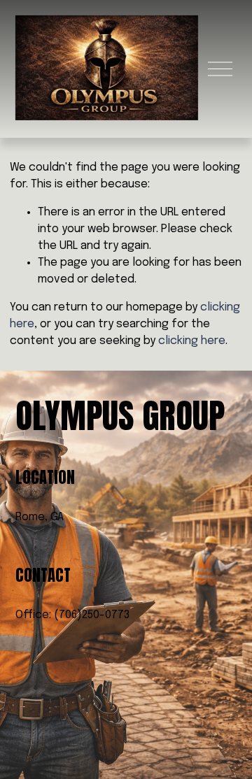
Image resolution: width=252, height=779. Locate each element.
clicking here (191, 341)
